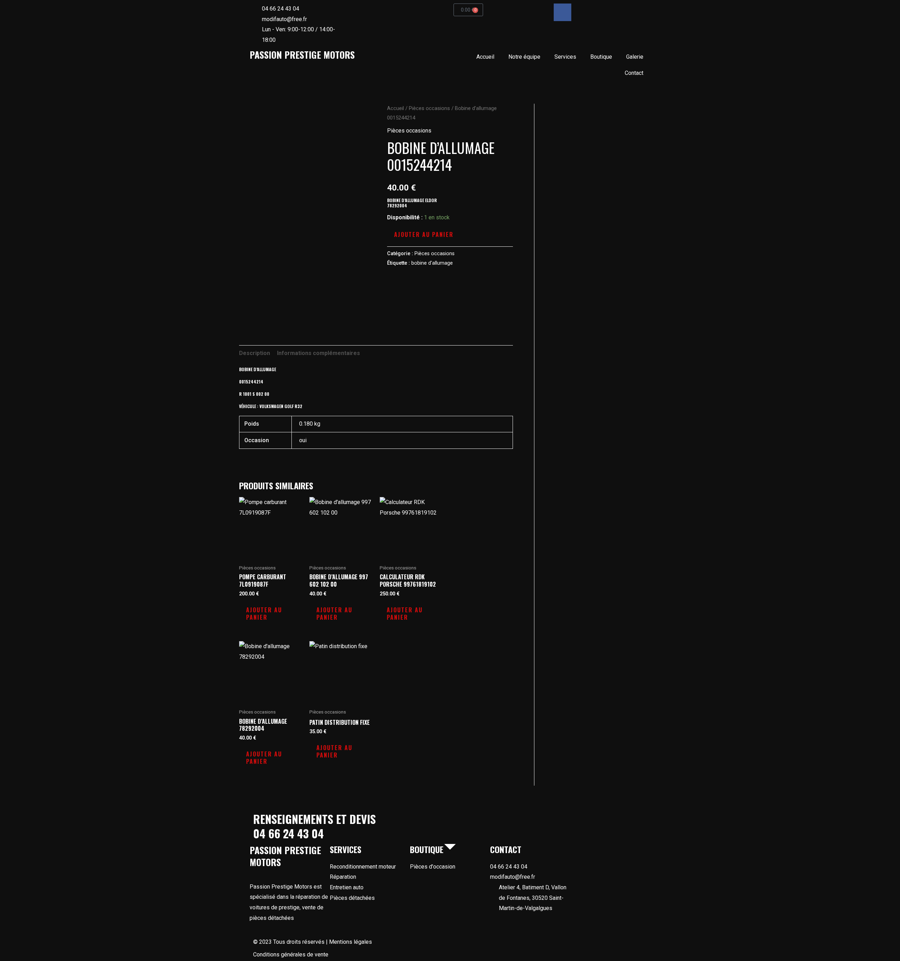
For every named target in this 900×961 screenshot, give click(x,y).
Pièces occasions (429, 108)
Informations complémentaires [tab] (318, 353)
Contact (634, 73)
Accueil (485, 56)
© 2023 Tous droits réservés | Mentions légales (312, 942)
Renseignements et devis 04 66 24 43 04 (314, 826)
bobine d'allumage (432, 263)
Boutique (601, 56)
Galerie (634, 56)
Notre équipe (524, 56)
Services (565, 56)
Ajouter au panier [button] (264, 613)
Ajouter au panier (424, 234)
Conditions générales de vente (290, 954)
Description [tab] (254, 353)
